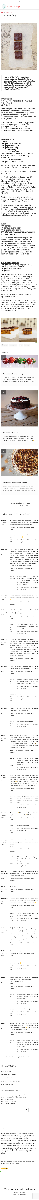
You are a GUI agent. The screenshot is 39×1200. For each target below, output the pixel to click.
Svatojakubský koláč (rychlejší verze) (17, 1095)
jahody (31, 1135)
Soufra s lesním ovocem (9, 1075)
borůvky (3, 1133)
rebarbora (4, 1146)
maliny (18, 1138)
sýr (26, 1145)
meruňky (15, 1141)
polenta (3, 1143)
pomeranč (8, 1143)
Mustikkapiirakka (6, 1072)
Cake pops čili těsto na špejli (13, 374)
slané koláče (22, 1146)
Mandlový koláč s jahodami (10, 1078)
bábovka (19, 1133)
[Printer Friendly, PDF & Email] (36, 343)
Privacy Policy (21, 1192)
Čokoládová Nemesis (10, 433)
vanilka (3, 1148)
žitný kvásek (29, 1151)
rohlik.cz (15, 1145)
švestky (22, 1151)
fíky (20, 1136)
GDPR (15, 1192)
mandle (24, 1138)
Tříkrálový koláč (11, 1101)
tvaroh (31, 1145)
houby (22, 1136)
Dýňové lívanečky (19, 505)
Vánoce (20, 1148)
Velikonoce (10, 1148)
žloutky (4, 1153)
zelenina (26, 1148)
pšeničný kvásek (23, 1143)
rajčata (32, 1143)
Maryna (12, 535)
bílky (24, 1133)
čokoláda (4, 345)
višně (15, 1148)
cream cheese (13, 345)
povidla (27, 345)
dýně (21, 345)
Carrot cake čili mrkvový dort (20, 503)
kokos (14, 1138)
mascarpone (7, 1140)
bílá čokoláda (29, 1133)
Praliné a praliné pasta (8, 1084)
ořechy (32, 1140)
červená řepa (32, 1148)
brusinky (14, 1133)
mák (19, 1141)
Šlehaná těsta (8, 12)
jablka (26, 1136)
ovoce (24, 1140)
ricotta (9, 1146)
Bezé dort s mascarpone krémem (15, 483)
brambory (8, 1133)
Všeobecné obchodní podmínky (19, 1189)
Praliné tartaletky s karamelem (11, 1081)
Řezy (2, 12)
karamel (3, 1138)
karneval (9, 1138)
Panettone (9, 1099)
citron (3, 1135)
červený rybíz (5, 1151)
